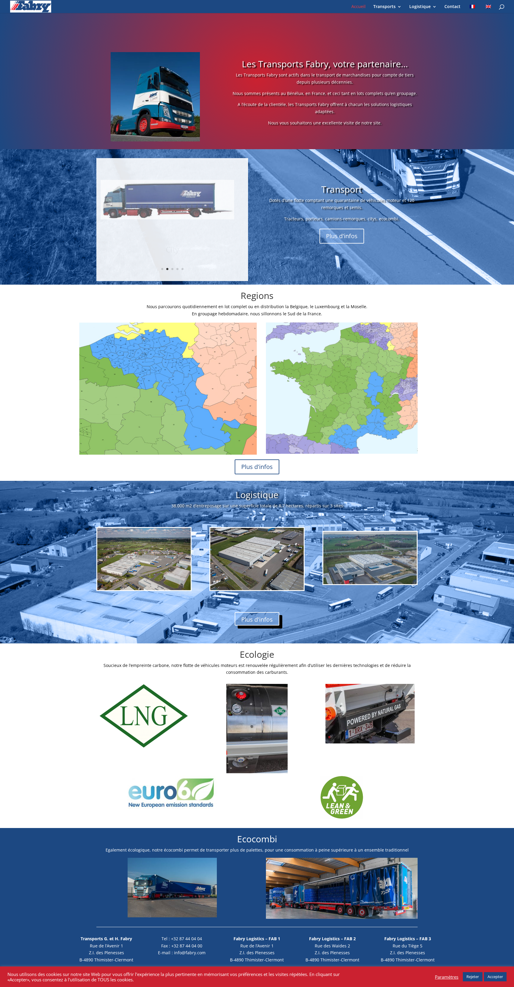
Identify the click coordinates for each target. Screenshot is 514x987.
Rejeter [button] (472, 976)
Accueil (358, 6)
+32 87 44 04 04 (186, 938)
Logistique (420, 6)
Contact (452, 6)
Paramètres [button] (446, 977)
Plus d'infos (342, 236)
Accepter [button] (495, 976)
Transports (384, 6)
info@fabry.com (190, 952)
